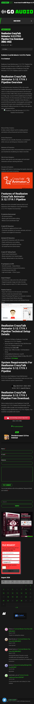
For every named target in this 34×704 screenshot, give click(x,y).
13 (17, 593)
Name (3, 448)
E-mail (3, 454)
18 (8, 597)
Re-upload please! (18, 426)
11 (8, 593)
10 (3, 593)
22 (26, 597)
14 (21, 593)
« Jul (16, 607)
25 (8, 600)
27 (17, 600)
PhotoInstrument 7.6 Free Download (20, 436)
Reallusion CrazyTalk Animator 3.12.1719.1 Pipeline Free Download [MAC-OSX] (12, 37)
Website (3, 460)
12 (12, 593)
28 (21, 600)
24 (3, 600)
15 (26, 593)
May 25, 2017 (6, 45)
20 (17, 597)
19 (12, 597)
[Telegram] (4, 700)
